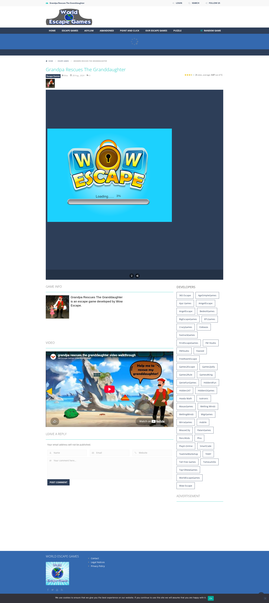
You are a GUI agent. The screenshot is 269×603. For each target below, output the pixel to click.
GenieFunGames (187, 382)
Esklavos (203, 327)
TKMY (208, 453)
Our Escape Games (156, 30)
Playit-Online (186, 446)
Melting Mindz (207, 406)
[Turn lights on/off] (131, 276)
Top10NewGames (188, 469)
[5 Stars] (194, 75)
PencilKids (184, 438)
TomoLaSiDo (209, 461)
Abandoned (107, 30)
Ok (210, 598)
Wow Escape (185, 485)
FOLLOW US (214, 3)
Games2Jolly (208, 366)
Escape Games (70, 30)
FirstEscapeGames (188, 342)
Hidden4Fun (210, 382)
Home (52, 30)
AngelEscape (185, 311)
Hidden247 (185, 390)
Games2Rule (185, 374)
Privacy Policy (98, 566)
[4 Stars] (192, 75)
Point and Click (129, 30)
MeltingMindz (186, 414)
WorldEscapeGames (189, 477)
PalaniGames (204, 430)
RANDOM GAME (212, 30)
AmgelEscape (205, 303)
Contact (95, 558)
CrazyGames (185, 327)
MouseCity (184, 430)
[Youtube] (57, 589)
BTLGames (209, 319)
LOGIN (179, 3)
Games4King (206, 374)
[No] (265, 598)
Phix (199, 438)
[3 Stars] (190, 75)
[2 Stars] (188, 75)
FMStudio (184, 350)
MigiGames (207, 414)
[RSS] (62, 589)
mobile (203, 422)
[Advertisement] (166, 16)
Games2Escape (187, 366)
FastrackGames (187, 335)
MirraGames (185, 422)
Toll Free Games (187, 461)
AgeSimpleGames (207, 295)
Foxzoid (200, 350)
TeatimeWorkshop (188, 453)
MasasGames (186, 406)
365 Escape (185, 295)
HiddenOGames (206, 390)
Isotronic (203, 398)
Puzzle (177, 30)
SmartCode (205, 446)
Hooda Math (185, 398)
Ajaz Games (185, 303)
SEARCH (195, 3)
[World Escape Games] (69, 16)
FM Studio (210, 342)
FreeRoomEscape (188, 358)
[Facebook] (48, 589)
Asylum (89, 30)
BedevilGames (207, 311)
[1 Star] (186, 75)
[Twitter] (52, 589)
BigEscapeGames (188, 319)
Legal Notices (98, 562)
